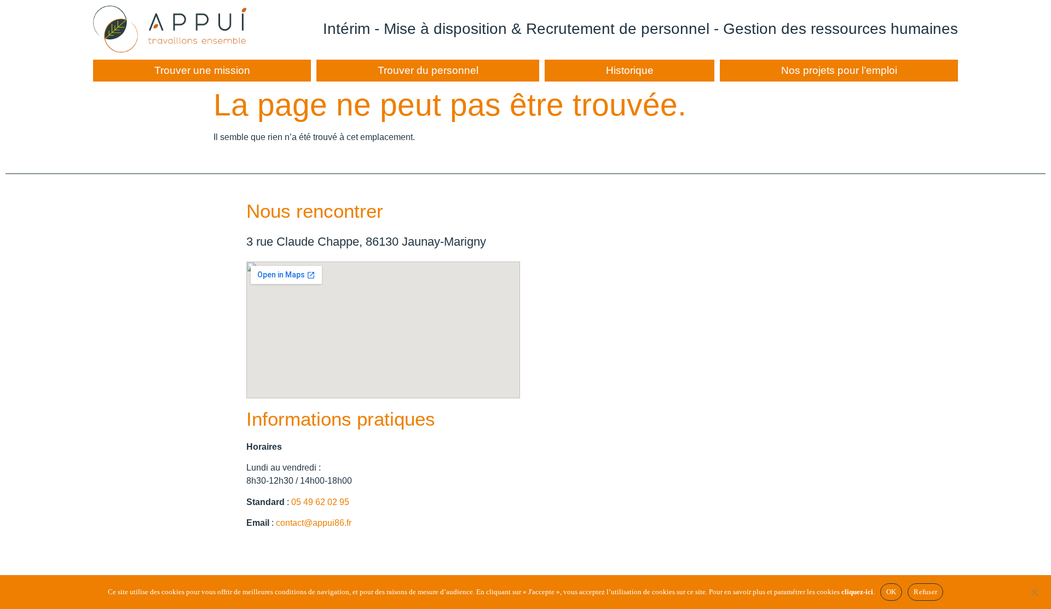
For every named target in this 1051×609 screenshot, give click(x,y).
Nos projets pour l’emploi (839, 70)
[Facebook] (257, 551)
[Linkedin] (287, 551)
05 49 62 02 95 (320, 502)
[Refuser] (1034, 591)
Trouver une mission (202, 70)
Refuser (925, 592)
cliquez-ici (857, 592)
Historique (630, 70)
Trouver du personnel (428, 70)
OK (891, 592)
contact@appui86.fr (313, 522)
